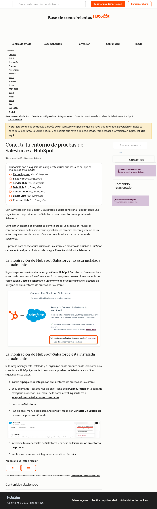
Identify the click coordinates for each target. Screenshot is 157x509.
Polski (11, 78)
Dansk (11, 93)
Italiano (12, 74)
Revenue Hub (21, 200)
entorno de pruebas (76, 214)
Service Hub (20, 183)
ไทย (10, 104)
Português (13, 62)
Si (13, 467)
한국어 (11, 101)
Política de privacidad (104, 500)
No (28, 467)
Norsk (11, 97)
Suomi (11, 85)
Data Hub (18, 187)
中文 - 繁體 (13, 89)
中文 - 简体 (13, 108)
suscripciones (65, 167)
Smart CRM (19, 195)
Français (12, 66)
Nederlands (14, 70)
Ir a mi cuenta (15, 119)
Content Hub (20, 191)
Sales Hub (19, 178)
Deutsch (12, 55)
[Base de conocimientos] (101, 17)
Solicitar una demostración (108, 4)
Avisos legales (79, 500)
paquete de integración (35, 382)
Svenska (12, 81)
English (12, 112)
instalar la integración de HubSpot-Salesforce (55, 272)
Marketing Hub (21, 174)
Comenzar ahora (139, 4)
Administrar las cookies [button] (134, 500)
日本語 (11, 58)
